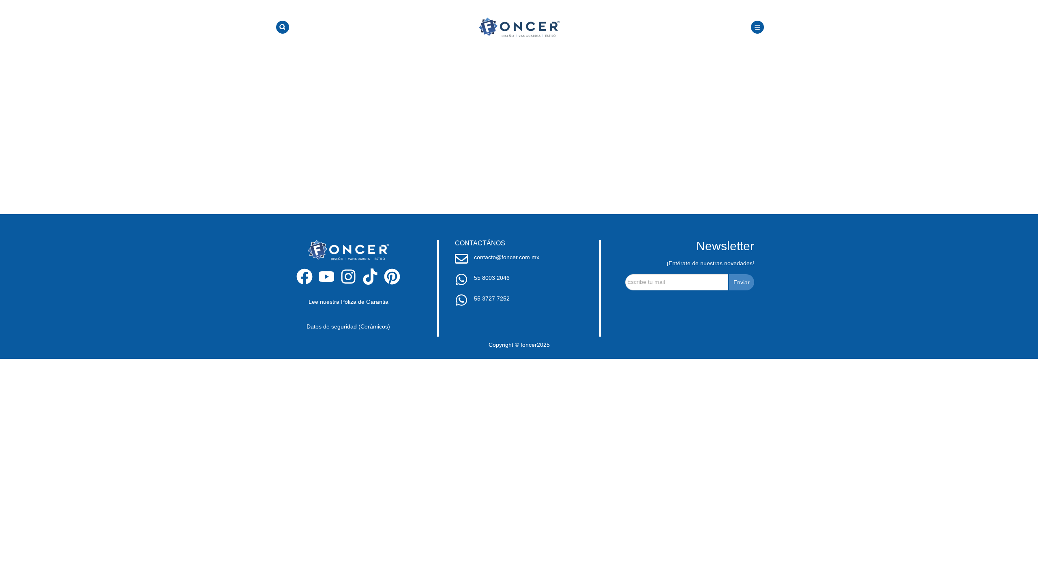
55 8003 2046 (492, 278)
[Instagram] (348, 276)
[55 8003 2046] (461, 279)
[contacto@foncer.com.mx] (461, 258)
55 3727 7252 (492, 298)
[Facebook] (304, 276)
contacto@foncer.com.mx (506, 257)
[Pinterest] (392, 276)
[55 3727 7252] (461, 300)
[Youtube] (326, 276)
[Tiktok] (370, 276)
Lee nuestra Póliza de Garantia (348, 301)
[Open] (282, 27)
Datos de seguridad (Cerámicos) (348, 326)
